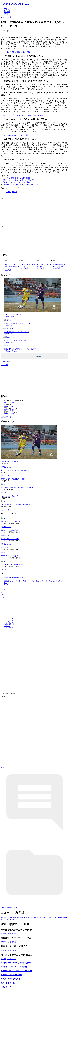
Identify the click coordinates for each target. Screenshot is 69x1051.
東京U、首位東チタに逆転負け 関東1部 (13, 479)
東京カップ (29, 917)
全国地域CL (60, 917)
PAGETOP (7, 631)
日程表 (14, 192)
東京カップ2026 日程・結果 (11, 975)
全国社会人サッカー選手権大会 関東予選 (16, 963)
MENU (6, 589)
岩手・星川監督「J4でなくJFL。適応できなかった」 (21, 184)
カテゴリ (7, 10)
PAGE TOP (4, 365)
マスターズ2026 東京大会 (10, 979)
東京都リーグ (5, 917)
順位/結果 (7, 12)
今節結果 (3, 933)
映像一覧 (3, 570)
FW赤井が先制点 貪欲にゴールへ (11, 496)
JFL (25, 917)
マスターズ (15, 919)
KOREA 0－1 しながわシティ (10, 556)
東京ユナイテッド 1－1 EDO (10, 539)
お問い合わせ (6, 987)
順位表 (8, 192)
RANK (6, 628)
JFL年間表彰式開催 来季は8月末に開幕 (16, 52)
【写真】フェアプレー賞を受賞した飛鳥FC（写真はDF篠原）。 (24, 115)
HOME (6, 618)
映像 (8, 907)
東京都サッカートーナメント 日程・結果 (16, 971)
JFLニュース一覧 (6, 17)
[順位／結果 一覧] (6, 417)
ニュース (7, 8)
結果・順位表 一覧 (8, 983)
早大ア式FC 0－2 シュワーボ (10, 547)
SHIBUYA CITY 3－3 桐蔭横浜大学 (12, 564)
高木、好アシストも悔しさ (9, 462)
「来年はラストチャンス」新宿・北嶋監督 (17, 182)
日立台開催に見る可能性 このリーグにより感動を (17, 487)
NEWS (6, 621)
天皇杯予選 (37, 917)
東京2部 (17, 917)
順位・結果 (13, 907)
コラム (21, 919)
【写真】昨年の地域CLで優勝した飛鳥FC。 (16, 135)
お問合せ (7, 14)
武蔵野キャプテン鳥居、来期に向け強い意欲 (18, 180)
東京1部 (12, 917)
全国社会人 (45, 917)
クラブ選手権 (7, 919)
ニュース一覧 (5, 510)
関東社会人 (52, 917)
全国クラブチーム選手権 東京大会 (14, 967)
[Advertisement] (14, 212)
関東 (21, 917)
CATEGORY (8, 625)
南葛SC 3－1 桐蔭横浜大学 (9, 530)
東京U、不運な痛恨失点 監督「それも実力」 (15, 470)
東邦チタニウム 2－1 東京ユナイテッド (13, 521)
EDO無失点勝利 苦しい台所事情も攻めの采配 (15, 504)
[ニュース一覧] (5, 361)
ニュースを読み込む (35, 356)
